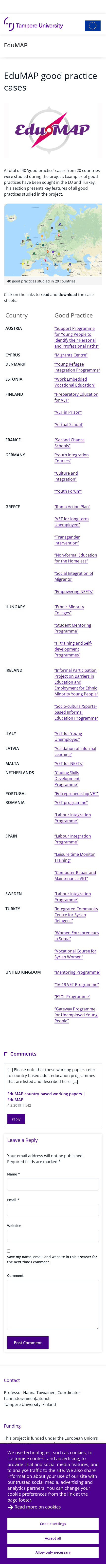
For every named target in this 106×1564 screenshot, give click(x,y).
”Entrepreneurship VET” (76, 793)
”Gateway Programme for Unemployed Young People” (76, 1015)
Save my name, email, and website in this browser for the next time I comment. (52, 1259)
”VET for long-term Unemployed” (71, 521)
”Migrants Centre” (71, 355)
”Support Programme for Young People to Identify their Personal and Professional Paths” (76, 337)
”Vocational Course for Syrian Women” (75, 954)
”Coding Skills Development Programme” (67, 778)
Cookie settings (53, 1523)
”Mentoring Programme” (77, 972)
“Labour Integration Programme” (72, 817)
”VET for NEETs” (68, 763)
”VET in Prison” (68, 412)
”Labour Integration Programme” (72, 896)
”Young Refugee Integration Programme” (77, 367)
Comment (15, 1275)
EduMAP (16, 45)
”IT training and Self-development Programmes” (73, 649)
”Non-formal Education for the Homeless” (75, 558)
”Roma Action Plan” (72, 506)
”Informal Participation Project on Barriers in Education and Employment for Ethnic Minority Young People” (76, 682)
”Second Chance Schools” (69, 442)
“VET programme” (71, 802)
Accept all (53, 1538)
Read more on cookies (38, 1507)
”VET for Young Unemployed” (68, 736)
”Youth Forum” (68, 491)
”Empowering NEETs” (73, 591)
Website (14, 1225)
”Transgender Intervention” (67, 540)
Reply (16, 1119)
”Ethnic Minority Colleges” (69, 609)
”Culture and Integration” (66, 476)
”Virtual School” (68, 424)
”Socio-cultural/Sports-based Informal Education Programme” (76, 712)
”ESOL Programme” (72, 996)
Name (13, 1174)
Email (13, 1199)
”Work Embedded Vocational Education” (74, 382)
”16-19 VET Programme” (76, 984)
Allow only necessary (53, 1552)
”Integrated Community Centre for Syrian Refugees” (76, 914)
